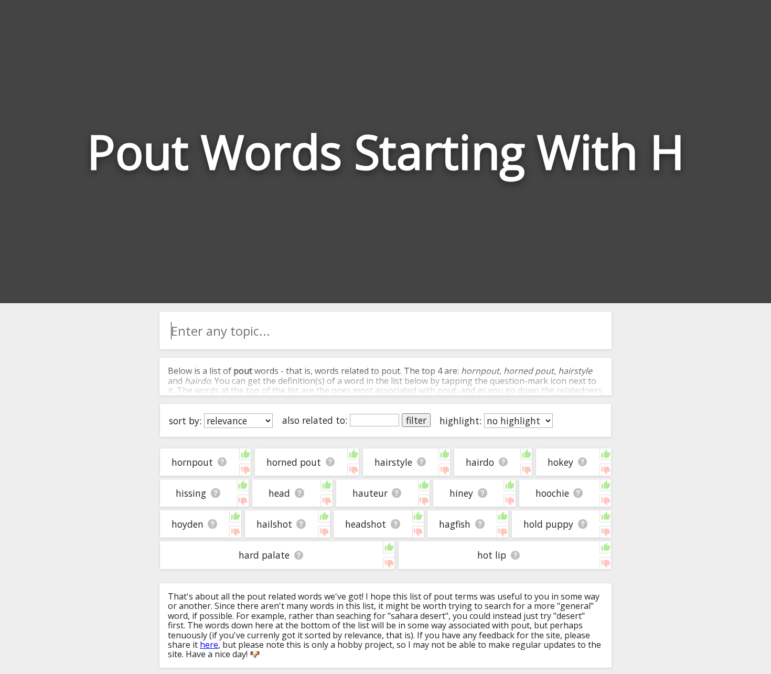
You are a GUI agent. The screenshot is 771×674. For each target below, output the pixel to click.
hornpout (192, 462)
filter (416, 420)
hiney (461, 493)
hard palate (264, 555)
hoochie (552, 493)
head (279, 493)
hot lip (491, 555)
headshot (365, 524)
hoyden (188, 524)
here (209, 644)
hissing (191, 493)
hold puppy (548, 524)
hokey (560, 462)
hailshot (274, 524)
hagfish (454, 524)
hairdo (480, 462)
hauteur (370, 493)
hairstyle (393, 462)
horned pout (293, 462)
